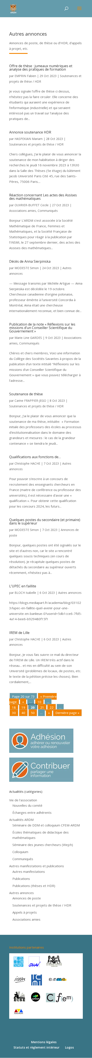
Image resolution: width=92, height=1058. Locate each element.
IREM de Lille (19, 632)
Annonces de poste (26, 898)
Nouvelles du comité (27, 805)
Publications (21, 878)
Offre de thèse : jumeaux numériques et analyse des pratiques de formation (40, 68)
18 (14, 707)
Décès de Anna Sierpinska (29, 261)
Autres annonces (70, 593)
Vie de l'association (23, 800)
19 (23, 707)
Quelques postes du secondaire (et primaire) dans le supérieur (44, 521)
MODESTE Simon (27, 268)
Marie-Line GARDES (28, 338)
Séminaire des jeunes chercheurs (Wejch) (42, 845)
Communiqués (48, 211)
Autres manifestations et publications (36, 866)
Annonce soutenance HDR (30, 132)
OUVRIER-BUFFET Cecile (32, 205)
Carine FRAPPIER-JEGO (30, 401)
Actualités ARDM (21, 819)
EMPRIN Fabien (25, 76)
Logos (69, 1047)
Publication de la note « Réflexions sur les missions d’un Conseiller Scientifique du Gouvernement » (42, 327)
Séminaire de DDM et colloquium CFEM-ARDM (46, 825)
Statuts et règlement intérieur (36, 1047)
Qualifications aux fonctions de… (35, 457)
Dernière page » (67, 713)
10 (39, 702)
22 (51, 707)
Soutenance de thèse (26, 394)
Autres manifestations (28, 871)
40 (23, 713)
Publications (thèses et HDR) (33, 886)
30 (14, 713)
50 (33, 713)
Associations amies (22, 211)
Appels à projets (24, 912)
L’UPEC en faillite (22, 586)
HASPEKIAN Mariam (29, 139)
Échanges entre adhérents (32, 812)
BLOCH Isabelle (25, 593)
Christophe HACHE (27, 463)
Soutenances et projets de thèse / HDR (36, 144)
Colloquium (20, 852)
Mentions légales (43, 1042)
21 (42, 707)
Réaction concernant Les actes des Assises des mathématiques (43, 197)
